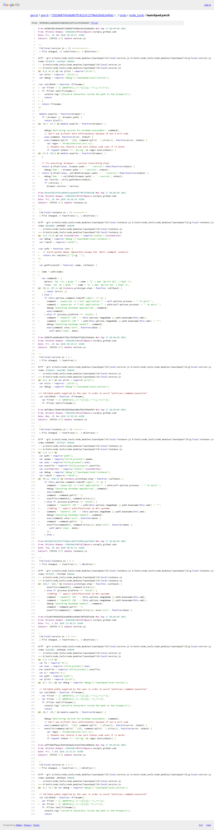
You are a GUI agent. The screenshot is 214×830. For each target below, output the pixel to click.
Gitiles (19, 825)
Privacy (27, 825)
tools (123, 15)
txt (201, 825)
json (208, 825)
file (94, 23)
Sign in (207, 4)
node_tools (136, 15)
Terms (36, 825)
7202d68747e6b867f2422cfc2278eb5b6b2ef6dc (82, 15)
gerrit (34, 15)
